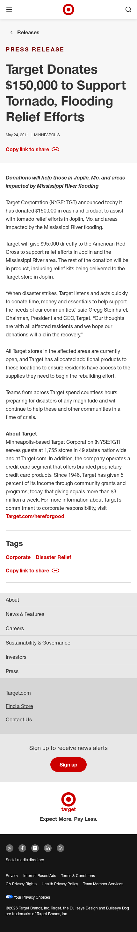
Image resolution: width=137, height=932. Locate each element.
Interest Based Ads (39, 875)
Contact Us (19, 719)
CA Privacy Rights (21, 883)
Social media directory (25, 859)
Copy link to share (27, 149)
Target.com (18, 693)
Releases (28, 32)
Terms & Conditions (78, 875)
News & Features (25, 614)
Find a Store (19, 706)
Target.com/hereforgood (35, 516)
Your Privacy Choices (31, 897)
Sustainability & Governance (38, 642)
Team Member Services (103, 883)
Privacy (12, 875)
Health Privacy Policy (60, 883)
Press (12, 671)
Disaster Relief (53, 557)
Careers (15, 628)
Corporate (18, 557)
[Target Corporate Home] (68, 9)
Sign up (68, 764)
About (12, 600)
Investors (16, 657)
